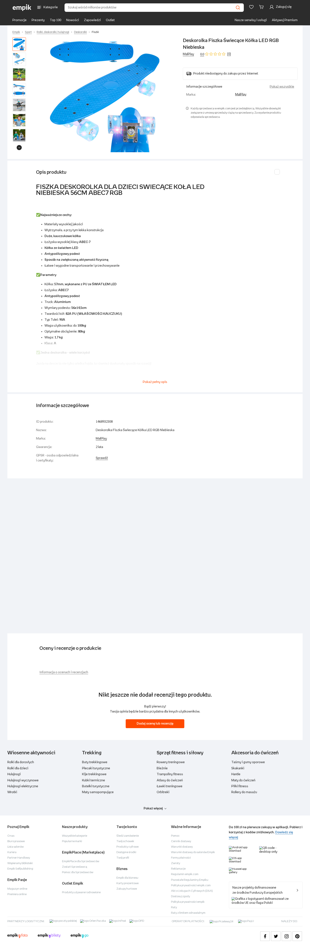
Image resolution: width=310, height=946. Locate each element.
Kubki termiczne (93, 780)
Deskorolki (80, 32)
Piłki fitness (239, 786)
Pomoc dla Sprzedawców (77, 872)
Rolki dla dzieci (17, 768)
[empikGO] (79, 936)
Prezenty (38, 20)
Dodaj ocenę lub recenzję (155, 723)
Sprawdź (102, 458)
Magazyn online (17, 889)
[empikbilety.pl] (49, 936)
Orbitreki (163, 792)
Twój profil (122, 857)
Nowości (72, 20)
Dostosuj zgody (180, 896)
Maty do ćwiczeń (243, 780)
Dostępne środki (126, 852)
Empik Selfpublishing (20, 868)
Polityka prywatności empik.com (191, 885)
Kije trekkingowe (94, 774)
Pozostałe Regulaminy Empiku (189, 880)
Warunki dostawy (182, 847)
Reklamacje (178, 868)
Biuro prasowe (16, 841)
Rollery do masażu (244, 792)
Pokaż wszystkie (282, 86)
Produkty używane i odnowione (81, 892)
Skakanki (237, 768)
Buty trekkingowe (94, 762)
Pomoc (175, 836)
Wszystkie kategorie (74, 836)
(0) (229, 54)
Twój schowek (125, 841)
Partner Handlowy (18, 857)
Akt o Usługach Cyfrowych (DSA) (192, 891)
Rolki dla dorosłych (20, 762)
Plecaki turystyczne (96, 768)
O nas (10, 836)
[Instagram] (286, 936)
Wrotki (12, 792)
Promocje (19, 20)
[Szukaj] (237, 7)
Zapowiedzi (92, 20)
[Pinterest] (297, 936)
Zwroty (175, 863)
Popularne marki (72, 841)
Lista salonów (15, 847)
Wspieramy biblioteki (20, 863)
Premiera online (17, 894)
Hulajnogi (14, 774)
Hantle (235, 774)
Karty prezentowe (127, 883)
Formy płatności (181, 857)
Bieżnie (162, 768)
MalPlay (188, 54)
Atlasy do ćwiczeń (170, 780)
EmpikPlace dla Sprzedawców (80, 861)
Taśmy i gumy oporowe (248, 762)
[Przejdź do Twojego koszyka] (262, 7)
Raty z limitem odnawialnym (188, 913)
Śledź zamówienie (127, 836)
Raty (174, 907)
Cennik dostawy (181, 841)
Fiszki (95, 32)
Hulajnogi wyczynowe (23, 780)
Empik (16, 32)
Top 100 (55, 20)
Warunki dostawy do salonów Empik (193, 852)
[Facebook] (265, 936)
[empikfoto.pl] (17, 936)
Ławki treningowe (169, 786)
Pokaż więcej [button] (153, 808)
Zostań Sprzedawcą (74, 867)
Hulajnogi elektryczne (22, 786)
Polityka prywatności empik (188, 902)
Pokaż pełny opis (155, 382)
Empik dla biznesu (127, 878)
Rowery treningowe (171, 762)
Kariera (11, 852)
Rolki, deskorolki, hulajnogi (53, 32)
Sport (28, 32)
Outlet (110, 20)
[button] (105, 94)
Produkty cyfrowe (127, 847)
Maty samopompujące (98, 792)
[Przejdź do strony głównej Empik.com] (22, 7)
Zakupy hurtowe (126, 889)
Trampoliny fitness (170, 774)
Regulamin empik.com (184, 874)
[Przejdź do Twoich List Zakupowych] (251, 7)
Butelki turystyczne (95, 786)
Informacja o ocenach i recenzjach (63, 672)
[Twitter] (275, 936)
